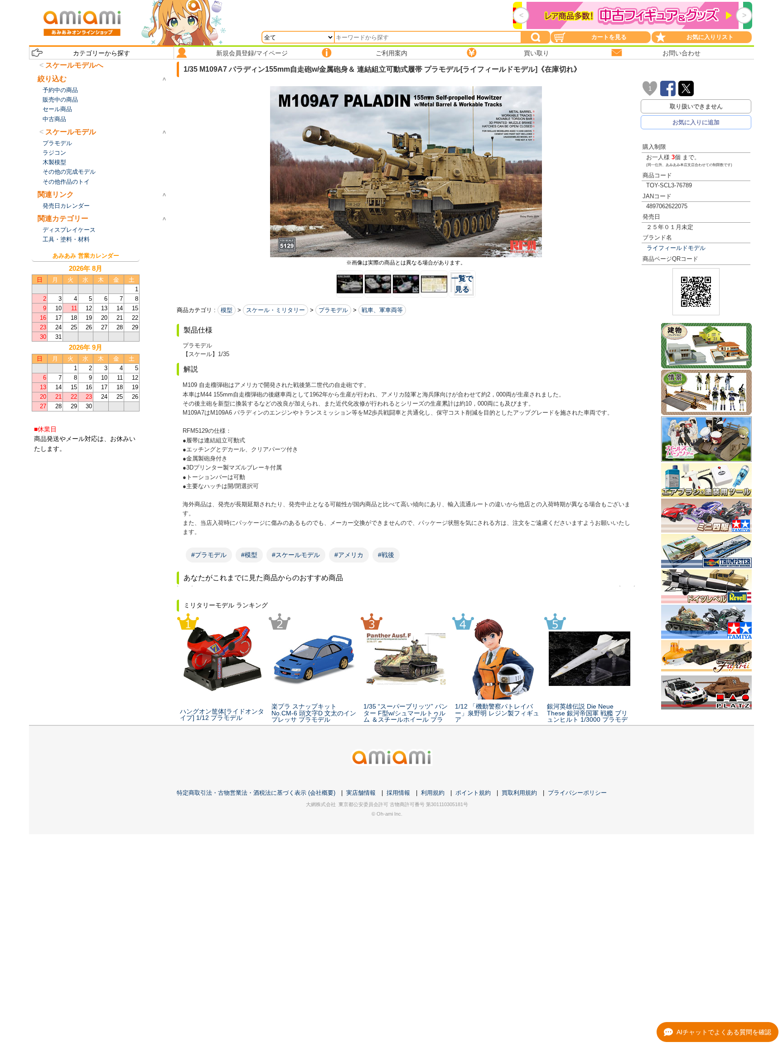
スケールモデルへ (74, 65)
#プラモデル (209, 554)
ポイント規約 (473, 792)
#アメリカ (348, 554)
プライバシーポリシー (577, 792)
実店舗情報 (361, 792)
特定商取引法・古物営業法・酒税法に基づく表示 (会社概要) (256, 792)
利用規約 (433, 792)
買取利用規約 (519, 792)
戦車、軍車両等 (382, 310)
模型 (226, 310)
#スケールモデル (296, 554)
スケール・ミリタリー (275, 310)
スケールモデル (70, 132)
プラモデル (333, 310)
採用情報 (398, 792)
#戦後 (386, 554)
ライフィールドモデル (676, 248)
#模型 (249, 554)
